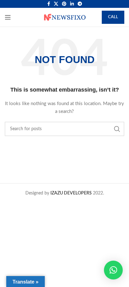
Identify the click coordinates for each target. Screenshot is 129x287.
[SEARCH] (117, 129)
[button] (113, 270)
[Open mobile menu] (8, 17)
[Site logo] (64, 17)
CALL (113, 17)
